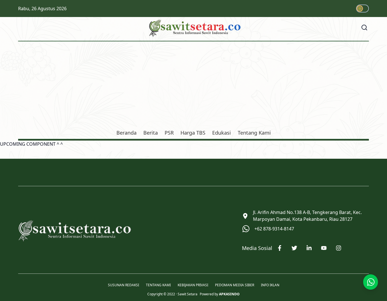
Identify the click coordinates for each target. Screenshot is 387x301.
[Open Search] (364, 27)
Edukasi (221, 132)
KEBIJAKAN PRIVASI (193, 285)
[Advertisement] (193, 86)
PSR (169, 132)
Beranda (126, 132)
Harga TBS (192, 132)
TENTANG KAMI (158, 285)
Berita (150, 132)
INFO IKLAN (270, 285)
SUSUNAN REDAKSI (123, 285)
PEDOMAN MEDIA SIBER (234, 285)
